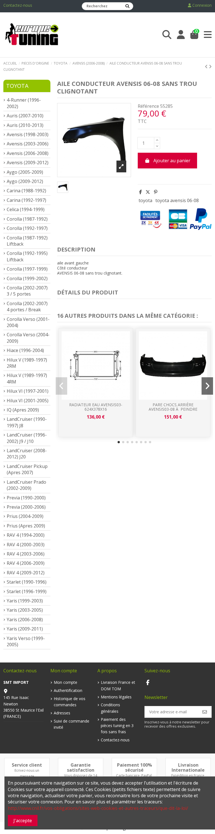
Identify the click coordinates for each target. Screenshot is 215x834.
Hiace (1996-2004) (25, 350)
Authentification (68, 690)
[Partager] (140, 192)
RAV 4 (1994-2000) (26, 535)
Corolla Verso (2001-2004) (28, 322)
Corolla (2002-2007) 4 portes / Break (27, 306)
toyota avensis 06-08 (177, 200)
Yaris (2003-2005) (25, 610)
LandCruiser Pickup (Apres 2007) (27, 469)
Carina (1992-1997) (26, 200)
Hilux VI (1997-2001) (27, 391)
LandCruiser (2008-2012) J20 (27, 453)
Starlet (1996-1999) (26, 591)
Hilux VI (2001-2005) (27, 400)
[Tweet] (148, 192)
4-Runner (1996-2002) (24, 103)
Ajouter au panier (171, 160)
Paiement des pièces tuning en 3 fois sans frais (117, 726)
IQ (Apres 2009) (23, 410)
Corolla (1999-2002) (27, 278)
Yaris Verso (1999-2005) (26, 641)
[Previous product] (207, 66)
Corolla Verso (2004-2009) (28, 338)
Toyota (17, 86)
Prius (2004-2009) (25, 516)
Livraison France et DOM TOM (118, 685)
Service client (27, 765)
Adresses (62, 713)
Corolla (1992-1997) (27, 228)
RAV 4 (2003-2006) (26, 554)
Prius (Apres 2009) (26, 526)
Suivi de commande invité (71, 724)
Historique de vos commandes (69, 701)
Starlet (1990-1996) (26, 582)
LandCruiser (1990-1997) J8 (27, 422)
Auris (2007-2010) (25, 116)
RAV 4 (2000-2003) (26, 544)
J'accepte (22, 820)
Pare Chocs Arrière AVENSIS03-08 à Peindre (173, 407)
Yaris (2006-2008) (25, 619)
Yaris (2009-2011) (25, 629)
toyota (145, 200)
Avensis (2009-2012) (27, 162)
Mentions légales (116, 697)
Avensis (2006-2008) (27, 153)
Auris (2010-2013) (25, 125)
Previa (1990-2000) (26, 498)
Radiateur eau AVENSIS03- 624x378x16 (95, 407)
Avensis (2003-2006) (27, 144)
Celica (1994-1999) (26, 209)
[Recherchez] (127, 6)
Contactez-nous (17, 5)
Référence (148, 106)
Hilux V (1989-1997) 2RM (27, 363)
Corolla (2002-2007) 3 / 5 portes (27, 291)
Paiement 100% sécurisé (134, 767)
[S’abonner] (204, 712)
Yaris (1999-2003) (25, 601)
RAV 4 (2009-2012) (26, 573)
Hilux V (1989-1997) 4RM (27, 378)
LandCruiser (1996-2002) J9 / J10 (27, 438)
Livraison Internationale (188, 767)
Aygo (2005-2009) (25, 172)
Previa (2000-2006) (26, 507)
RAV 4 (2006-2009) (26, 563)
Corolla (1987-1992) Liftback (27, 241)
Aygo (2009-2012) (25, 181)
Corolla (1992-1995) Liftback (27, 256)
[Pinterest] (155, 192)
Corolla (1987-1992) (27, 219)
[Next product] (210, 66)
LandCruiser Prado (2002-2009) (26, 485)
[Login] (181, 34)
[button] (119, 442)
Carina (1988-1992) (26, 191)
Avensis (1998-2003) (27, 134)
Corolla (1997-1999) (27, 269)
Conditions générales (110, 708)
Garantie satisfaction (80, 767)
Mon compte (65, 682)
